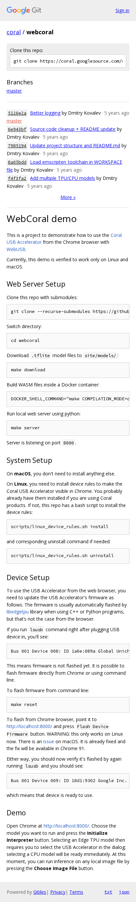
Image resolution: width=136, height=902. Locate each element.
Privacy (57, 892)
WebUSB (16, 249)
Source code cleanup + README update (73, 129)
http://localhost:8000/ (29, 726)
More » (68, 197)
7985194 (17, 146)
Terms (76, 892)
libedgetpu (18, 611)
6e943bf (17, 129)
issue (48, 741)
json (124, 892)
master (14, 91)
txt (108, 892)
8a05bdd (17, 162)
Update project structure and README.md (75, 145)
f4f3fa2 (17, 178)
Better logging (45, 113)
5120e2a (17, 113)
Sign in (122, 10)
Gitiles (39, 892)
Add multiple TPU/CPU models (62, 178)
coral (14, 32)
